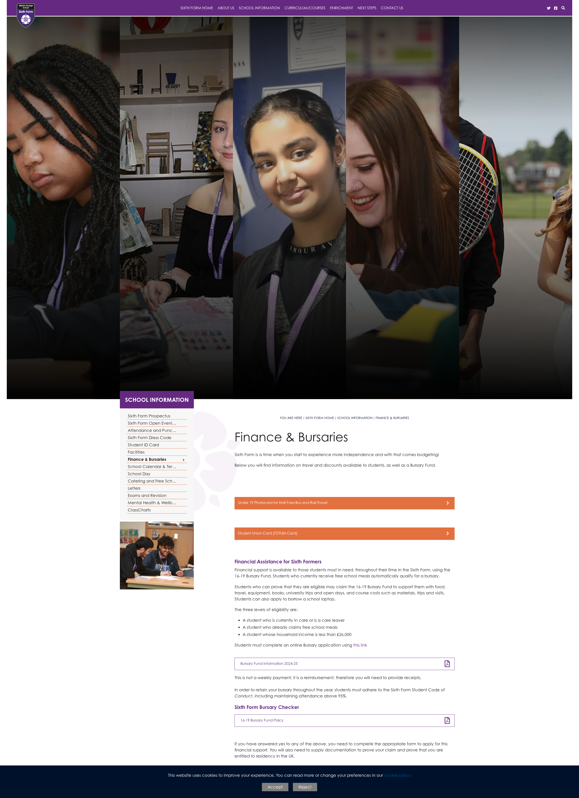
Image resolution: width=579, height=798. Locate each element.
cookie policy (397, 775)
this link (360, 645)
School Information (157, 399)
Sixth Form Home (319, 418)
